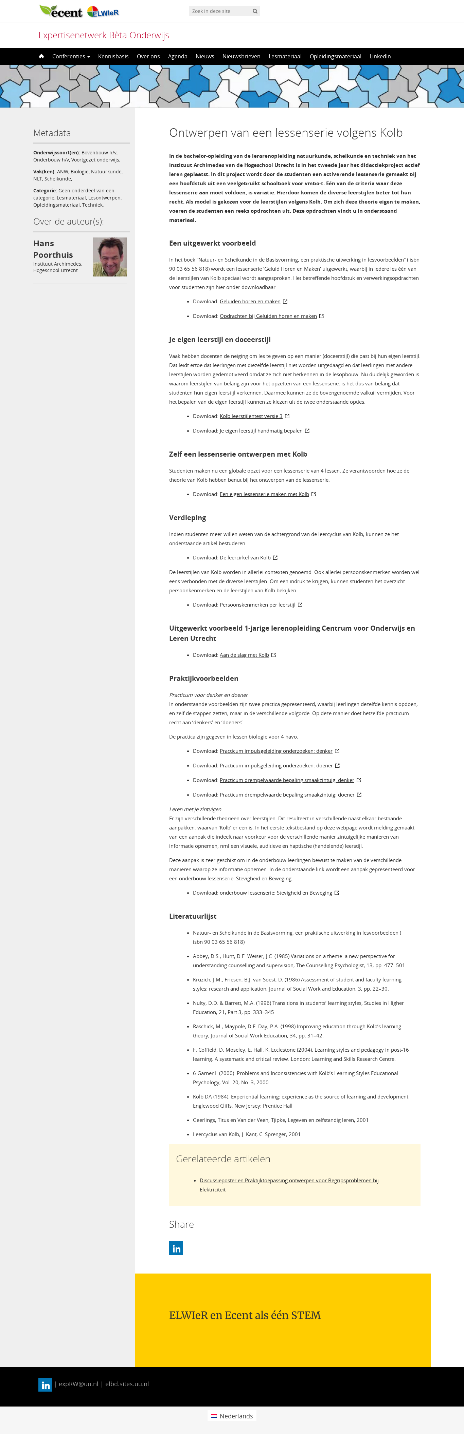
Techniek (92, 205)
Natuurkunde (106, 171)
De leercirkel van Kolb (245, 557)
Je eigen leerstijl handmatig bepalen (261, 430)
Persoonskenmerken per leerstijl (258, 604)
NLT (37, 178)
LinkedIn (380, 56)
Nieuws (205, 56)
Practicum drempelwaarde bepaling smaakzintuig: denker (287, 780)
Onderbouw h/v (51, 159)
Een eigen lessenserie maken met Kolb (264, 494)
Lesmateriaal (285, 56)
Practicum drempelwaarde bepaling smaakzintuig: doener (287, 794)
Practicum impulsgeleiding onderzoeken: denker (276, 750)
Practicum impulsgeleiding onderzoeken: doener (276, 765)
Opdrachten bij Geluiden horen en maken (268, 315)
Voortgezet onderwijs (95, 159)
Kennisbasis (113, 56)
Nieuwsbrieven (241, 56)
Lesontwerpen (104, 197)
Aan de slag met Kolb (244, 654)
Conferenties (69, 56)
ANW (62, 171)
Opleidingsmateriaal (335, 56)
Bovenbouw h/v (99, 152)
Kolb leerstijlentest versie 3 (251, 416)
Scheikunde (57, 178)
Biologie (80, 171)
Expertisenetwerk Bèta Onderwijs (103, 35)
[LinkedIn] (176, 1248)
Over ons (148, 56)
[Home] (40, 56)
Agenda (178, 56)
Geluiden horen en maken (250, 301)
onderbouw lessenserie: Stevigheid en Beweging (276, 892)
